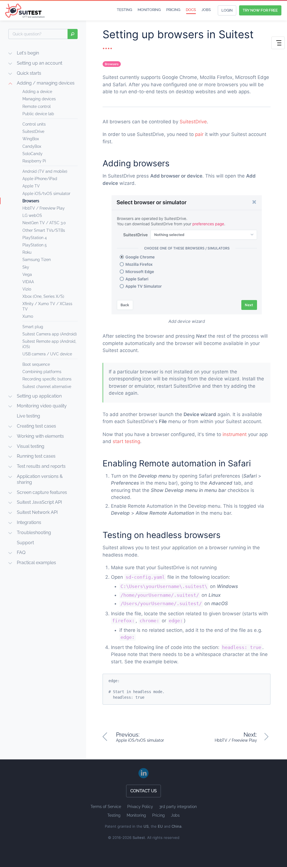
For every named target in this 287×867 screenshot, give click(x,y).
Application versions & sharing (40, 479)
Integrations (29, 522)
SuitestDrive (33, 131)
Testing (124, 10)
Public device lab (38, 114)
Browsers (30, 201)
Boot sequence (36, 364)
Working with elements (40, 436)
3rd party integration (178, 806)
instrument (235, 434)
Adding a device (37, 91)
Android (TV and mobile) (44, 171)
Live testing (28, 416)
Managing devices (39, 99)
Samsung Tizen (36, 259)
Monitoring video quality (42, 405)
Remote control (36, 106)
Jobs (206, 10)
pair (199, 134)
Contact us (143, 790)
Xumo (27, 316)
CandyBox (31, 146)
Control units (34, 124)
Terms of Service (106, 806)
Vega (27, 274)
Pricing (173, 10)
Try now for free (260, 10)
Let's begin (28, 53)
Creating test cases (36, 426)
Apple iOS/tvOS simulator (46, 193)
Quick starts (29, 73)
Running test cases (36, 456)
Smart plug (32, 326)
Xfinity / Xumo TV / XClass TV (47, 306)
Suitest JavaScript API (39, 502)
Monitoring (149, 10)
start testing (126, 441)
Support (25, 542)
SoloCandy (32, 153)
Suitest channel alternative (46, 386)
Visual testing (30, 446)
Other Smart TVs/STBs (43, 230)
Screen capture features (42, 492)
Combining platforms (41, 371)
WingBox (30, 139)
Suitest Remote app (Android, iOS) (49, 344)
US (146, 826)
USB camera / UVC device (47, 354)
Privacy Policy (140, 806)
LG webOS (32, 215)
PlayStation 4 (34, 237)
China (176, 826)
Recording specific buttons (46, 379)
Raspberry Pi (34, 161)
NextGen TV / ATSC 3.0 (44, 223)
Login (227, 10)
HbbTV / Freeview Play (43, 208)
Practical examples (36, 562)
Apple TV (31, 186)
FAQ (21, 552)
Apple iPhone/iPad (39, 178)
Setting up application (39, 396)
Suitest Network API (37, 512)
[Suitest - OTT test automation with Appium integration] (25, 11)
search (73, 34)
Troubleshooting (34, 532)
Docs (191, 10)
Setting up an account (39, 63)
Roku (26, 252)
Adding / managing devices (46, 83)
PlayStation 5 (34, 245)
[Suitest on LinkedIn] (143, 773)
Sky (25, 267)
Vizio (26, 289)
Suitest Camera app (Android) (49, 334)
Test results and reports (41, 466)
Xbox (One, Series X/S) (43, 296)
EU (160, 826)
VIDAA (28, 282)
